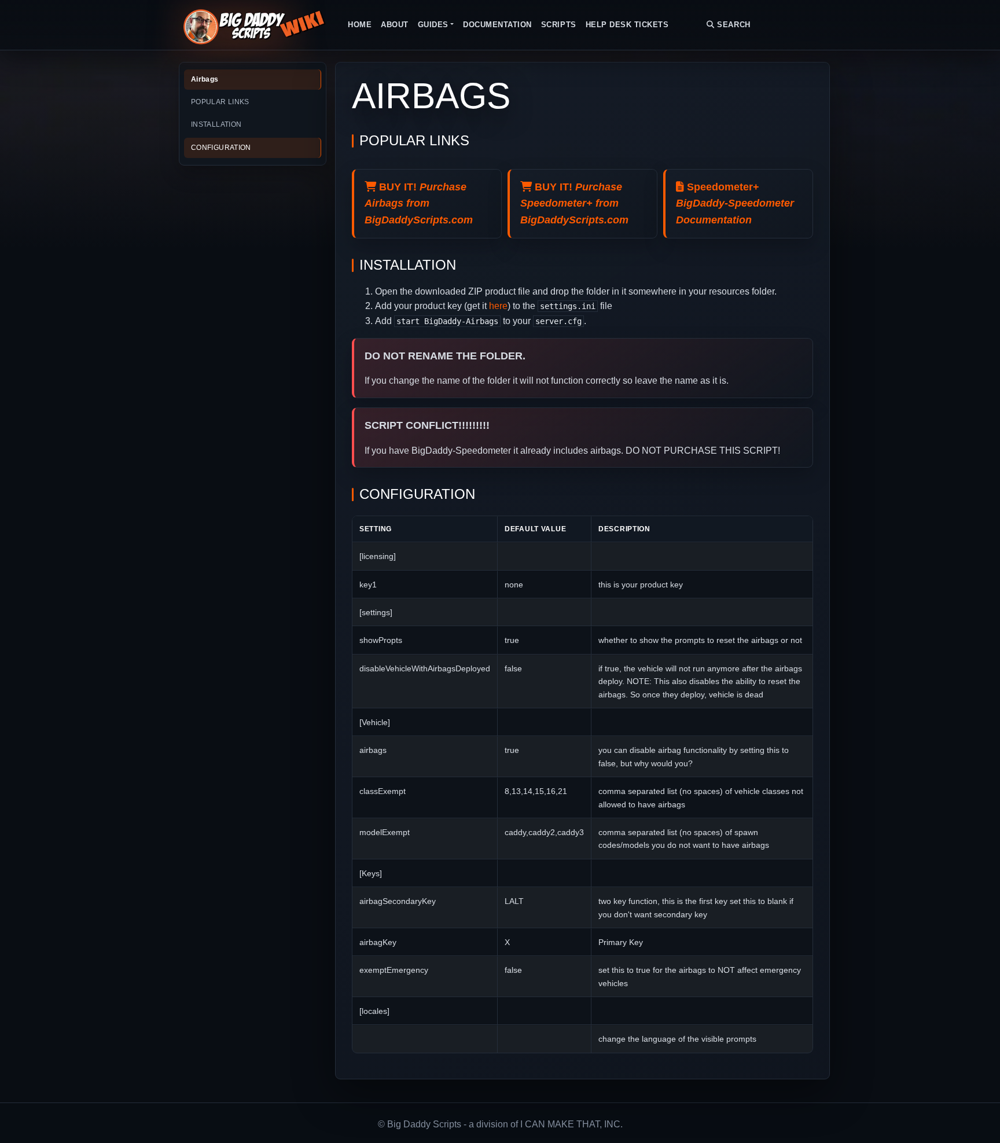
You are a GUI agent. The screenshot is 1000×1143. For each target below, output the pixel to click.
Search (733, 24)
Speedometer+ (735, 203)
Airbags (205, 79)
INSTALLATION (216, 124)
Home (360, 24)
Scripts (558, 24)
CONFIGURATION (221, 148)
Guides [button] (433, 24)
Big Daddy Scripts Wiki (254, 25)
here (498, 306)
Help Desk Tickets (627, 24)
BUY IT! (419, 203)
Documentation (497, 24)
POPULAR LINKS (220, 102)
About (395, 24)
